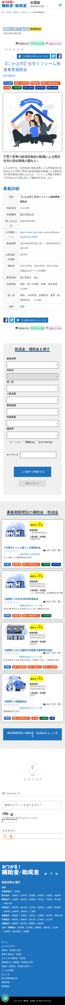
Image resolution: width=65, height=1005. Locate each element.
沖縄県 (26, 931)
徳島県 (15, 923)
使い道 (10, 382)
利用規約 (6, 986)
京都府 (24, 915)
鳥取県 (15, 919)
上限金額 (11, 393)
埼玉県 (41, 899)
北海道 (17, 891)
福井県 (41, 907)
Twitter (45, 874)
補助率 (10, 428)
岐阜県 (7, 911)
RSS (57, 874)
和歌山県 (59, 915)
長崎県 (38, 927)
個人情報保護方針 (10, 978)
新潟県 (15, 907)
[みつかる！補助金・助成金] (14, 4)
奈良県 (49, 915)
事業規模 (11, 405)
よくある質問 (8, 970)
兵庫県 (41, 915)
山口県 (49, 919)
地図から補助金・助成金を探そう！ (18, 966)
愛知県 (24, 911)
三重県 (33, 911)
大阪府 (32, 915)
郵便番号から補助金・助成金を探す (18, 962)
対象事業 (11, 417)
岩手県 (24, 895)
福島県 (58, 895)
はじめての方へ (9, 946)
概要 (22, 306)
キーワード (12, 454)
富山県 (24, 907)
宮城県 (32, 895)
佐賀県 (30, 927)
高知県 (41, 923)
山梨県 (49, 907)
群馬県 (32, 899)
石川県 (32, 907)
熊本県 (47, 927)
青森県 (15, 895)
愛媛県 (32, 923)
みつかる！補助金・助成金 (25, 1001)
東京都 (58, 899)
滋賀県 (15, 915)
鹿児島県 (17, 931)
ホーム (5, 942)
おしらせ (6, 974)
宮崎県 (7, 931)
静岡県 (16, 911)
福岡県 (21, 927)
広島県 (41, 919)
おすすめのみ (46, 442)
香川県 (24, 923)
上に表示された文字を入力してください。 (21, 818)
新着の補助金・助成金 (12, 954)
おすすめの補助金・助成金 (14, 958)
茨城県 (15, 899)
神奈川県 (8, 903)
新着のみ (30, 442)
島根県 (24, 919)
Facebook (51, 874)
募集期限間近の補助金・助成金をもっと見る (32, 734)
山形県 (49, 895)
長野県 (58, 907)
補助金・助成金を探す (12, 950)
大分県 (55, 927)
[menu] (60, 5)
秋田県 (41, 895)
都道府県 (11, 358)
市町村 (10, 370)
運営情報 (6, 982)
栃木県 (24, 899)
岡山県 (32, 919)
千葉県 (49, 899)
